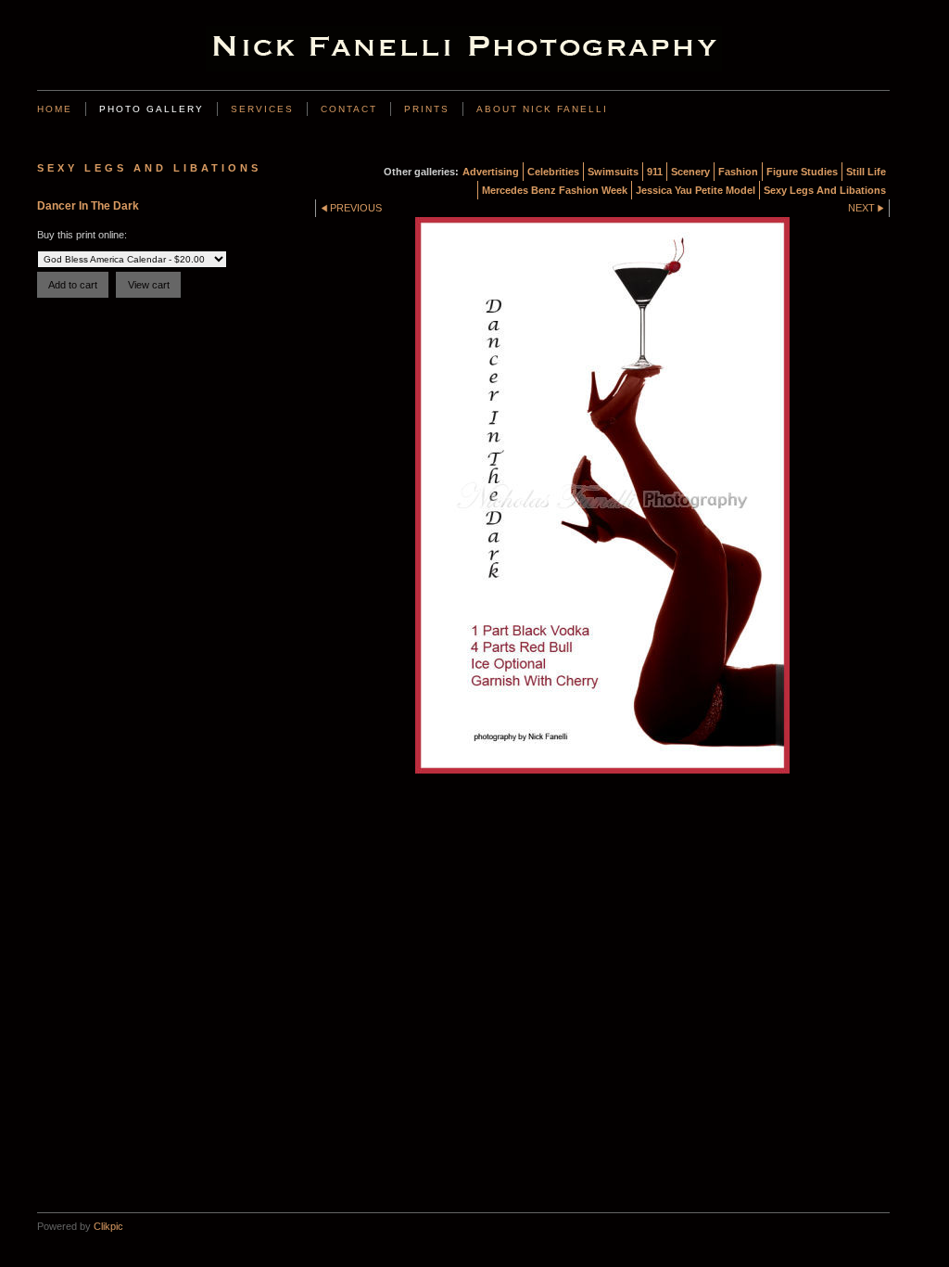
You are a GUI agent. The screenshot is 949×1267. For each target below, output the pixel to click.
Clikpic (108, 1226)
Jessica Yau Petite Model (695, 190)
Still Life (866, 171)
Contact (349, 109)
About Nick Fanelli (542, 109)
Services (262, 109)
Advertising (490, 171)
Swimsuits (613, 171)
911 (655, 171)
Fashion (738, 171)
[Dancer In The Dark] (602, 495)
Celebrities (553, 171)
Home (54, 109)
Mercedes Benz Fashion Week (554, 190)
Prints (426, 109)
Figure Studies (802, 171)
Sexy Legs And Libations (825, 190)
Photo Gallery (151, 109)
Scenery (690, 171)
